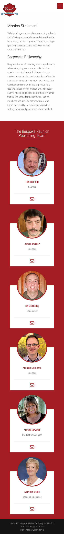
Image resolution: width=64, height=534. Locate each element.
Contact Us (14, 523)
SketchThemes (38, 530)
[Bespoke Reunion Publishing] (9, 15)
